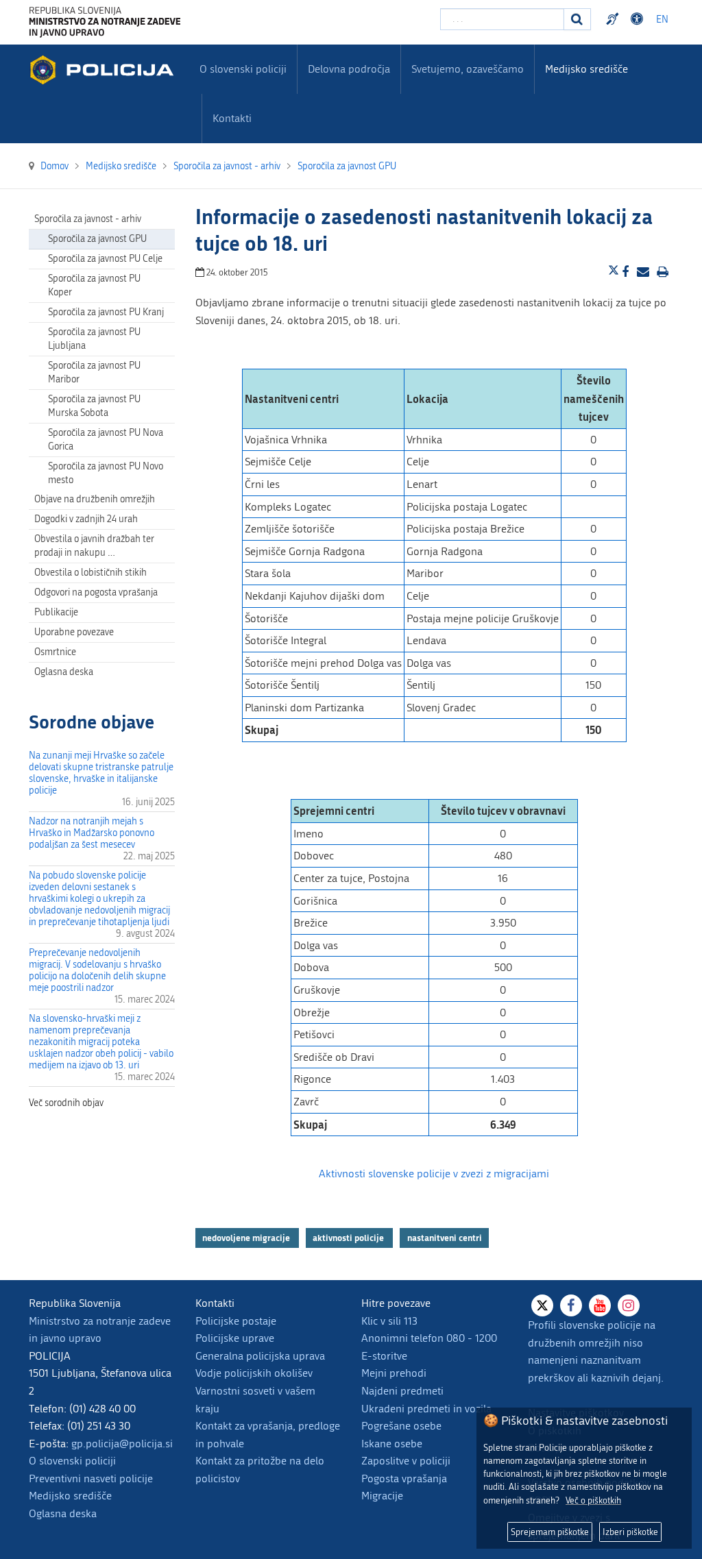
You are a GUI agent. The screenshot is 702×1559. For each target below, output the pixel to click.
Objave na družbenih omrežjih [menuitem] (94, 499)
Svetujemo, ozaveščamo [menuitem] (467, 68)
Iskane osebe (391, 1443)
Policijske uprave (234, 1338)
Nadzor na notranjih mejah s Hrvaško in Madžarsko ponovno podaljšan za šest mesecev (91, 832)
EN (662, 19)
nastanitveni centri (444, 1237)
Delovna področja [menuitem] (349, 68)
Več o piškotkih (593, 1500)
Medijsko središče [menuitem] (586, 68)
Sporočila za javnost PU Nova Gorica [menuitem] (105, 439)
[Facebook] (571, 1305)
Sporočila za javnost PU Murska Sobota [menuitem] (94, 406)
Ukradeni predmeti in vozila (426, 1408)
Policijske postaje (235, 1320)
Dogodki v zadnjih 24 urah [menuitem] (86, 519)
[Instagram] (629, 1305)
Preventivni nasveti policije (91, 1478)
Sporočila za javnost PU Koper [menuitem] (94, 285)
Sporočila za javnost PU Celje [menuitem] (105, 259)
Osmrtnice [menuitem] (55, 652)
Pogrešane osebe (401, 1425)
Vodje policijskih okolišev (254, 1372)
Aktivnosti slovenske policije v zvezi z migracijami (434, 1173)
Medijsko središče (70, 1495)
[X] (542, 1305)
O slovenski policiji (72, 1460)
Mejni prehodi (393, 1372)
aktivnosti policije (349, 1237)
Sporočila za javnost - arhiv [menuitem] (87, 219)
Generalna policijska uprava (260, 1355)
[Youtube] (600, 1305)
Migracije (382, 1495)
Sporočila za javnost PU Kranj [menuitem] (106, 312)
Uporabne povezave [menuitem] (74, 632)
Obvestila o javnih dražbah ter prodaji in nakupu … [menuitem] (94, 545)
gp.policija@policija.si (122, 1443)
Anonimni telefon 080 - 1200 (429, 1338)
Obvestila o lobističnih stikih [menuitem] (90, 572)
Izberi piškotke (630, 1532)
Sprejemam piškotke (550, 1532)
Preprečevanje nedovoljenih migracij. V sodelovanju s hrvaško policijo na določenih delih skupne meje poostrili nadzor (97, 970)
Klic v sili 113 (389, 1320)
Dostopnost (639, 19)
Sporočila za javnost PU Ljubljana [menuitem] (94, 339)
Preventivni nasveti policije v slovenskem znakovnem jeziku (614, 19)
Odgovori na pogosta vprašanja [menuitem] (96, 592)
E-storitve (384, 1355)
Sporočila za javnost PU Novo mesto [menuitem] (105, 473)
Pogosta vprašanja (404, 1478)
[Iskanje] (577, 19)
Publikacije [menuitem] (56, 612)
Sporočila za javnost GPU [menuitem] (97, 239)
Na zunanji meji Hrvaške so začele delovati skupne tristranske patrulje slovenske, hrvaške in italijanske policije (101, 773)
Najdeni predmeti (402, 1390)
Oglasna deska (63, 672)
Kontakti (232, 118)
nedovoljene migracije (247, 1237)
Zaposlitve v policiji (405, 1460)
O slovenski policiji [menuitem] (243, 68)
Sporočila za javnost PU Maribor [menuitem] (94, 372)
